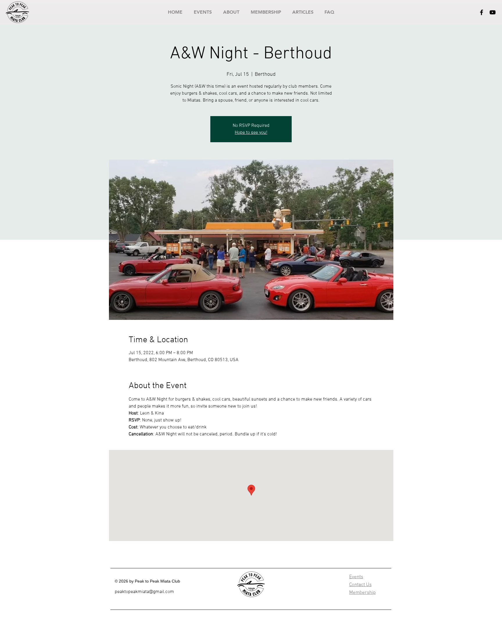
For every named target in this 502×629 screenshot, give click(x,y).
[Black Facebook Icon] (481, 12)
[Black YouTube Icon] (492, 12)
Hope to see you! (251, 133)
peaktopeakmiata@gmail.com (144, 592)
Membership (362, 593)
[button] (202, 12)
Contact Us (360, 585)
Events (356, 577)
